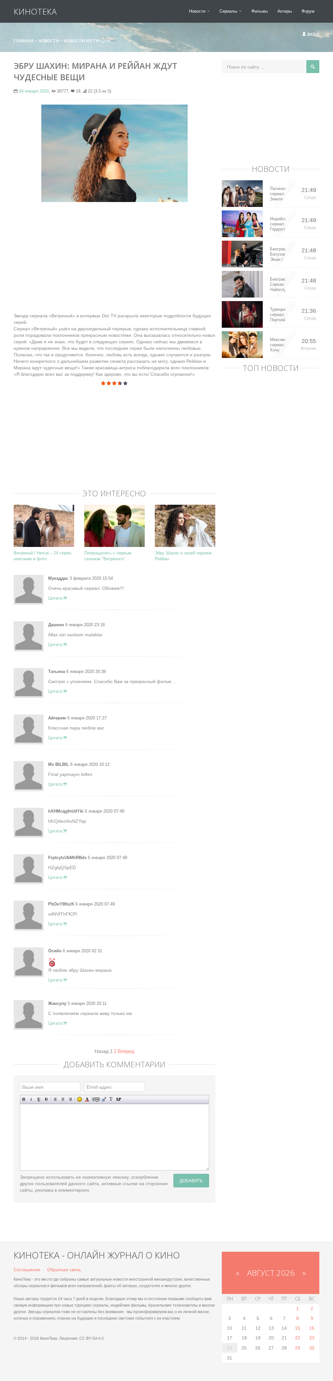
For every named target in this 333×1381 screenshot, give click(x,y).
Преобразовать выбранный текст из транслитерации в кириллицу (111, 1099)
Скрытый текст (96, 1099)
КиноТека (35, 11)
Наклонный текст (31, 1099)
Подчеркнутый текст (39, 1099)
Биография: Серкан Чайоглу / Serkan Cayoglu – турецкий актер (277, 284)
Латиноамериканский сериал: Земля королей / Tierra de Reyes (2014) (277, 194)
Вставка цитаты (103, 1099)
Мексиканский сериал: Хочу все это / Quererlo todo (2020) (277, 345)
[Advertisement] (114, 254)
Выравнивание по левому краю (55, 1099)
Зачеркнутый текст (46, 1099)
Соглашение (27, 1269)
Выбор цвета (87, 1099)
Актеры (284, 11)
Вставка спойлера (118, 1099)
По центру (63, 1099)
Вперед (126, 1051)
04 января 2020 (34, 91)
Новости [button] (197, 11)
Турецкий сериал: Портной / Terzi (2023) (277, 315)
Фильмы (259, 11)
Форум (307, 11)
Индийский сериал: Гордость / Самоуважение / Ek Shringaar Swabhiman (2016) (277, 224)
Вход (312, 34)
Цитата (55, 598)
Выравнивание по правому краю (70, 1099)
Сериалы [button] (229, 11)
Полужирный (24, 1099)
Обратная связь (64, 1269)
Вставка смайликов (79, 1099)
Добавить (191, 1180)
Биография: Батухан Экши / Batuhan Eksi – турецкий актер (277, 254)
